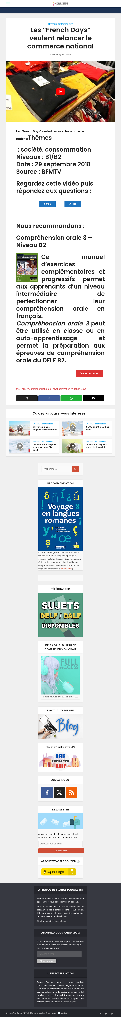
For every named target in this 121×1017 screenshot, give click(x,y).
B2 (24, 389)
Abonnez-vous (46, 961)
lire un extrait (66, 568)
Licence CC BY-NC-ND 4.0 (17, 1013)
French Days (79, 389)
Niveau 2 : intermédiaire (60, 24)
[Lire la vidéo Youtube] (60, 91)
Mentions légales (37, 1013)
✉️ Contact (62, 1013)
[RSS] (71, 792)
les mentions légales (66, 1001)
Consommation (62, 389)
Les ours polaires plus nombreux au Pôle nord (44, 447)
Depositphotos (59, 921)
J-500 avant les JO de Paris (97, 428)
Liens (54, 1013)
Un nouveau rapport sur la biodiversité (96, 446)
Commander (91, 373)
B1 (19, 389)
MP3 (48, 204)
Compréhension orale (40, 389)
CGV (48, 1013)
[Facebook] (47, 792)
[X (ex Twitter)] (59, 792)
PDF (74, 204)
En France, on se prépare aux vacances (45, 428)
